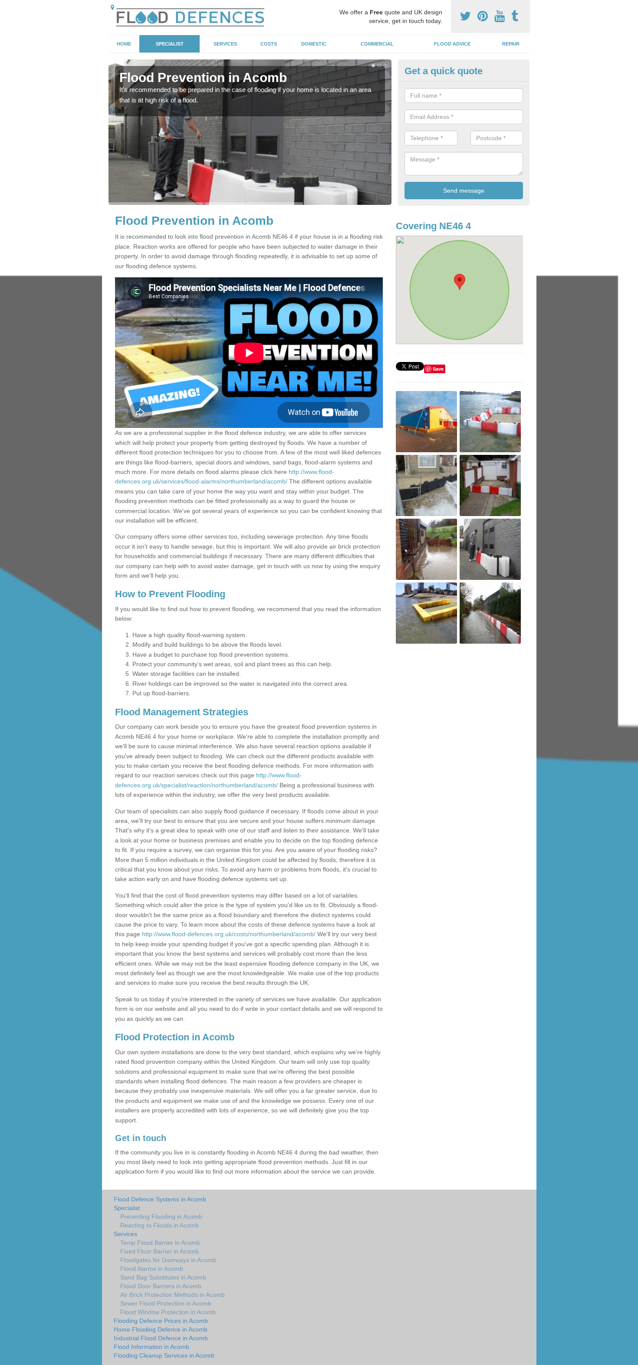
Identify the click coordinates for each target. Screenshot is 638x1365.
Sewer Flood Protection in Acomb (165, 1303)
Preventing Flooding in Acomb (161, 1216)
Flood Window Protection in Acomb (168, 1312)
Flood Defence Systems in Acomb (160, 1199)
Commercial (377, 43)
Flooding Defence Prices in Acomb (161, 1320)
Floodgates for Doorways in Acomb (168, 1259)
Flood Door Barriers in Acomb (160, 1286)
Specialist (170, 43)
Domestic (313, 43)
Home (124, 43)
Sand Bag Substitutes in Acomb (163, 1277)
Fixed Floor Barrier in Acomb (159, 1251)
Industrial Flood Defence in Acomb (161, 1338)
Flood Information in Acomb (151, 1346)
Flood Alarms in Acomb (151, 1268)
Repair (511, 43)
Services (225, 43)
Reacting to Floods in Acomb (159, 1225)
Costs (268, 43)
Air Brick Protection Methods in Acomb (172, 1294)
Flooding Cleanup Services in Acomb (164, 1355)
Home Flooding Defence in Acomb (160, 1329)
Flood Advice (452, 43)
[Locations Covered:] (112, 7)
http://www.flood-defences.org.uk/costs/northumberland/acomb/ (229, 934)
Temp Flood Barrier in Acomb (160, 1242)
